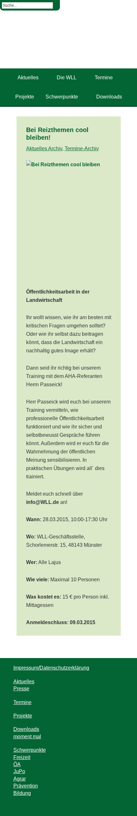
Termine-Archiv (82, 148)
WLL (68, 46)
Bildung (22, 793)
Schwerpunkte (29, 750)
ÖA (17, 764)
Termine (22, 702)
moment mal (27, 736)
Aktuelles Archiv (44, 148)
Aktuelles (23, 681)
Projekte (22, 715)
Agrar (19, 778)
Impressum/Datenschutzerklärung (51, 668)
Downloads (26, 729)
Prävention (25, 786)
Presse (21, 688)
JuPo (19, 771)
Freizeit (21, 757)
